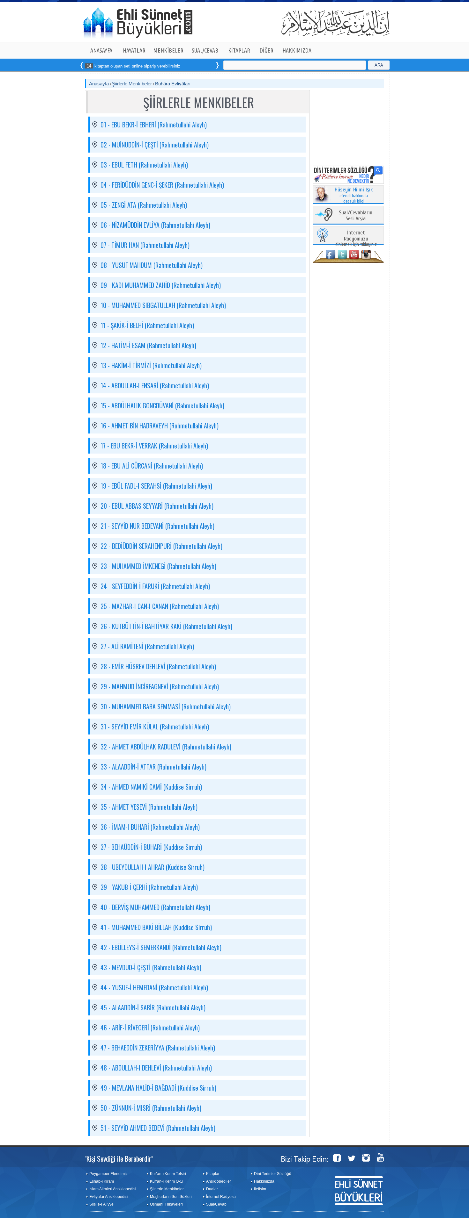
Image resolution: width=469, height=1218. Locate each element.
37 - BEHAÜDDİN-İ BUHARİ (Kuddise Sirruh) (151, 847)
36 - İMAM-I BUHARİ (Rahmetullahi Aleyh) (150, 827)
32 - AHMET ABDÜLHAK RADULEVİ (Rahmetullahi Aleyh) (165, 746)
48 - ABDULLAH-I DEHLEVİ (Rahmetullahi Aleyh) (156, 1067)
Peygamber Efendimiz (108, 1173)
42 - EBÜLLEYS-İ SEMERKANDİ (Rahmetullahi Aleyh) (160, 947)
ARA (379, 65)
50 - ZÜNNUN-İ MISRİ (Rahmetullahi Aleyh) (150, 1108)
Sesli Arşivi (355, 215)
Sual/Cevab (216, 1204)
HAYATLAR (134, 50)
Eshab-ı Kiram (101, 1181)
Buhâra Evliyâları (172, 83)
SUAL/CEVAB (205, 50)
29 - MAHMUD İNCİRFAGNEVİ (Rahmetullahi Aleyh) (159, 686)
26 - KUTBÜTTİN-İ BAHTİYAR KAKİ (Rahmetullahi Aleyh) (166, 626)
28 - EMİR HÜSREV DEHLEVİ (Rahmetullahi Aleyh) (158, 666)
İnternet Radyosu (221, 1196)
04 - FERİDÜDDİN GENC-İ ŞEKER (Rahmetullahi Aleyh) (162, 185)
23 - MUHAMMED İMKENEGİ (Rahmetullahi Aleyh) (158, 566)
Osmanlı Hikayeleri (166, 1204)
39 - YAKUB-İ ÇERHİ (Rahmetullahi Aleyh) (149, 887)
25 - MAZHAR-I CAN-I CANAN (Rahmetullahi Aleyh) (159, 606)
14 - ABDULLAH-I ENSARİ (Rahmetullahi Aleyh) (154, 385)
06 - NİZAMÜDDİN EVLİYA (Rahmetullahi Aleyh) (155, 225)
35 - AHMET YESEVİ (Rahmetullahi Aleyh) (148, 807)
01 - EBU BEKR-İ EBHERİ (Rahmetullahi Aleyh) (153, 124)
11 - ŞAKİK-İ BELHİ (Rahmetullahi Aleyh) (147, 325)
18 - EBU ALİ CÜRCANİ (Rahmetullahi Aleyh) (151, 465)
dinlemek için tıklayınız (356, 238)
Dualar (212, 1189)
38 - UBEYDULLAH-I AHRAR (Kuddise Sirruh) (152, 867)
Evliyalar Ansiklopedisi (108, 1196)
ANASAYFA (101, 50)
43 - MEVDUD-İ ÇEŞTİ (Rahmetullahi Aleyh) (150, 967)
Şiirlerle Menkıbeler (132, 83)
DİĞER (266, 50)
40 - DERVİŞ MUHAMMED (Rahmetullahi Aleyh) (155, 907)
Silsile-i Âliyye (101, 1204)
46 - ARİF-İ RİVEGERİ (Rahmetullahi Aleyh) (150, 1027)
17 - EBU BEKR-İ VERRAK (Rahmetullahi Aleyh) (154, 445)
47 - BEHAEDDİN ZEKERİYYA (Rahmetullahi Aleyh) (157, 1047)
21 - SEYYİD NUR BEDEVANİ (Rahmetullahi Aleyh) (157, 526)
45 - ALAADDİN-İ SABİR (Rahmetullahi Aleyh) (152, 1007)
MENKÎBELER (168, 50)
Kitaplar (213, 1173)
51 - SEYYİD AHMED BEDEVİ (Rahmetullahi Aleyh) (157, 1128)
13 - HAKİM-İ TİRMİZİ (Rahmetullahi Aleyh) (151, 365)
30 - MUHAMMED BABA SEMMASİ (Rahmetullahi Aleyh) (165, 706)
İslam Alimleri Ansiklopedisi (112, 1189)
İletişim (260, 1189)
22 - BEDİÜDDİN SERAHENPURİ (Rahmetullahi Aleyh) (161, 546)
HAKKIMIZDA (296, 50)
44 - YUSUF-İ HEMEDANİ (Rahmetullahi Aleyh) (154, 987)
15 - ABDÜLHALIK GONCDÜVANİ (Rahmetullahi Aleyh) (162, 405)
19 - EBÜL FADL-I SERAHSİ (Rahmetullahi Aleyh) (156, 486)
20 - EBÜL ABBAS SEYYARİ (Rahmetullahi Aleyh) (156, 506)
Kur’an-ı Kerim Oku (166, 1181)
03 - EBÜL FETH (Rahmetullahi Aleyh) (144, 164)
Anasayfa (99, 83)
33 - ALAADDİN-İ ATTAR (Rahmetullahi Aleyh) (153, 766)
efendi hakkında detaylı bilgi (354, 195)
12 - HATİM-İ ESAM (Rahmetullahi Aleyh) (148, 345)
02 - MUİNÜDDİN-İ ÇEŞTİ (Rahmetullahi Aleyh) (154, 144)
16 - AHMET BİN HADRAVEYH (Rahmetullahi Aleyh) (159, 425)
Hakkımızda (264, 1181)
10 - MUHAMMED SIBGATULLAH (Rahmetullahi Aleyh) (163, 305)
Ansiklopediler (218, 1181)
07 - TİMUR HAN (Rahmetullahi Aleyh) (145, 245)
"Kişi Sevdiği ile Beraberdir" (119, 1158)
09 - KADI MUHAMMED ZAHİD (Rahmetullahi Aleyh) (160, 285)
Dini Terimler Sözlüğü (272, 1173)
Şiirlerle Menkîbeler (167, 1189)
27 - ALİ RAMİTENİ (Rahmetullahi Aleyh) (147, 646)
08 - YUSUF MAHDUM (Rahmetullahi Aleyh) (151, 265)
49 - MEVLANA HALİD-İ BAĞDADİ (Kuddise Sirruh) (158, 1088)
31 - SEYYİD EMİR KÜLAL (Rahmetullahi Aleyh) (154, 726)
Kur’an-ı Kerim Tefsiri (168, 1173)
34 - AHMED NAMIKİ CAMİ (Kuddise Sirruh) (151, 787)
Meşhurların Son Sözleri (171, 1196)
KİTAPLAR (239, 50)
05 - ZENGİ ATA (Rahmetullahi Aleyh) (143, 205)
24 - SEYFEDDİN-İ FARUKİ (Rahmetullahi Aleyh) (155, 586)
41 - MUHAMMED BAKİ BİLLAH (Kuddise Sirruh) (156, 927)
